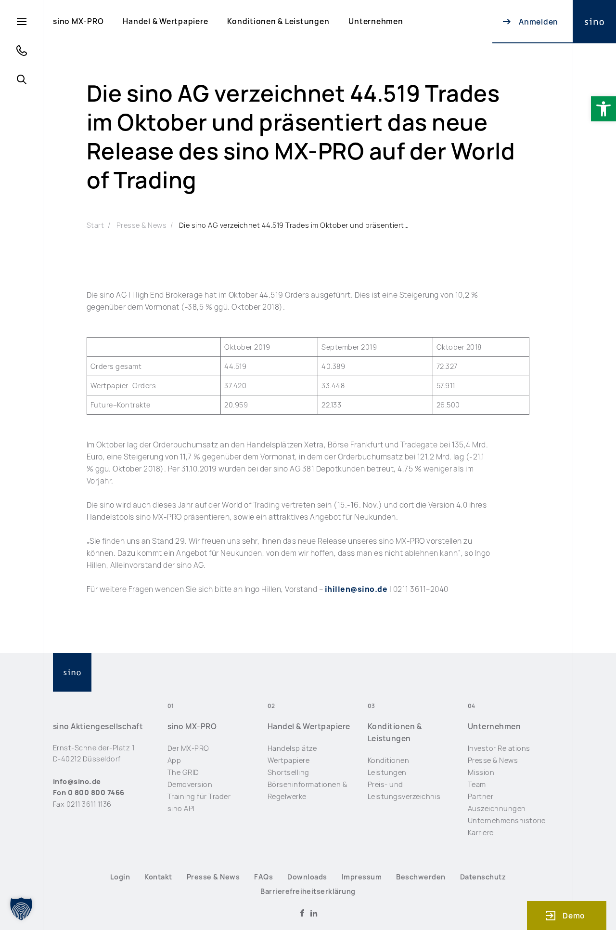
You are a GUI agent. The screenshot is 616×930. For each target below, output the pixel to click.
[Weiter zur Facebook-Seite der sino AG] (302, 913)
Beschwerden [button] (420, 876)
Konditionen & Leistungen (278, 21)
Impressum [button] (362, 876)
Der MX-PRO (188, 748)
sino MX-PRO (78, 21)
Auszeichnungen (497, 808)
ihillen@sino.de (356, 589)
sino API (181, 808)
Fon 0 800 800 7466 (89, 792)
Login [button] (120, 876)
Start (95, 225)
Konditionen (388, 760)
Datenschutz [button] (483, 876)
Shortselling (288, 772)
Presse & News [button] (213, 876)
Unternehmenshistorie (507, 820)
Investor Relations (499, 748)
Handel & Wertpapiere (165, 21)
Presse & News (141, 225)
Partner (480, 796)
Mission (481, 772)
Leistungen (387, 772)
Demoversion (189, 784)
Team (477, 784)
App (174, 760)
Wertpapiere (288, 760)
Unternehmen (375, 21)
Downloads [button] (307, 876)
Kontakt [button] (158, 876)
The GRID (183, 772)
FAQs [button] (263, 876)
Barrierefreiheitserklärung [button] (308, 891)
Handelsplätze (292, 748)
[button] (603, 108)
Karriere (481, 832)
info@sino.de (77, 781)
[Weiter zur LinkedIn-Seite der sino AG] (314, 913)
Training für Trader (199, 796)
